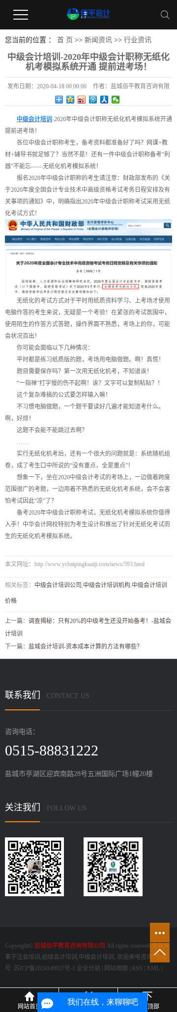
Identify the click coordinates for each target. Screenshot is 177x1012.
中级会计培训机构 (106, 585)
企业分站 (88, 968)
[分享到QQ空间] (70, 100)
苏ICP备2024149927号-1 (44, 968)
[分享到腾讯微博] (93, 100)
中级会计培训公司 (58, 585)
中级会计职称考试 (123, 201)
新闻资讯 (98, 40)
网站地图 (116, 968)
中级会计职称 (46, 142)
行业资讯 (137, 40)
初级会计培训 (59, 957)
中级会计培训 (96, 957)
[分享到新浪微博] (82, 100)
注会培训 (28, 957)
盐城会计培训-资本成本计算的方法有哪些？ (86, 646)
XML (153, 968)
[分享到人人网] (104, 100)
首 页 (65, 40)
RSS (137, 968)
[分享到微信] (116, 100)
